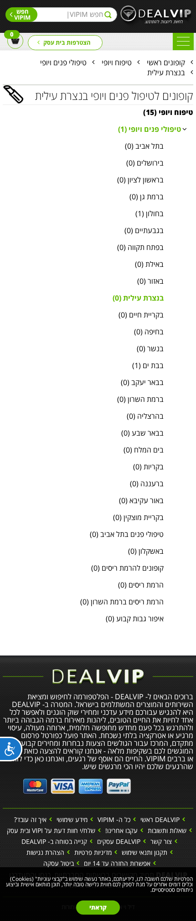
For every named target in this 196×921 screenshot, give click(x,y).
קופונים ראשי (166, 62)
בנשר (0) (150, 348)
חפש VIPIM (22, 14)
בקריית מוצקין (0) (138, 517)
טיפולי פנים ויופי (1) (149, 129)
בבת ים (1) (148, 365)
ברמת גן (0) (146, 197)
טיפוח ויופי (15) (168, 112)
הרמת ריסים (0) (141, 585)
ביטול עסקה (58, 863)
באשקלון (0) (146, 551)
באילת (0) (149, 264)
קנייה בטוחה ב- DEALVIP (54, 841)
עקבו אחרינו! (121, 830)
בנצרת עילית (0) (138, 298)
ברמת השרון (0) (140, 399)
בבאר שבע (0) (142, 433)
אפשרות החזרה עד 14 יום (117, 863)
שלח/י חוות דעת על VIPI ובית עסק (51, 830)
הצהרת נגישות (45, 852)
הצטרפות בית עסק (67, 42)
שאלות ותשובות (167, 830)
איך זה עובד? (30, 819)
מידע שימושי (72, 819)
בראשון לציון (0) (140, 180)
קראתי (98, 907)
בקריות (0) (148, 467)
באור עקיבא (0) (141, 500)
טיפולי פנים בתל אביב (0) (127, 534)
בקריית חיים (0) (141, 315)
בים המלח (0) (144, 450)
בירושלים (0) (145, 163)
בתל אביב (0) (144, 146)
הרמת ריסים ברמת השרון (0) (122, 602)
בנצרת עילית (166, 73)
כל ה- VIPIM (114, 819)
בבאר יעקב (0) (142, 382)
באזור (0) (150, 281)
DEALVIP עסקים (118, 841)
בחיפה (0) (149, 332)
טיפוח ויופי (117, 62)
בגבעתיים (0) (144, 230)
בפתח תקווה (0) (140, 247)
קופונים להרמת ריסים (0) (127, 568)
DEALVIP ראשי (160, 819)
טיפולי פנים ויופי (63, 62)
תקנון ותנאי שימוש (144, 852)
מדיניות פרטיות (93, 852)
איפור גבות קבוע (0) (135, 619)
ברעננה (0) (147, 484)
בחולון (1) (149, 213)
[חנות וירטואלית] (77, 785)
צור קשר (161, 841)
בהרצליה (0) (145, 416)
